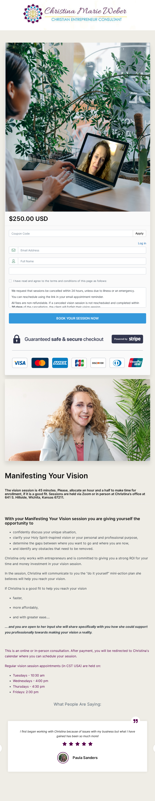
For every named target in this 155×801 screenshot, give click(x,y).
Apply (139, 233)
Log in (142, 243)
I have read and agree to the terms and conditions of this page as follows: (60, 280)
